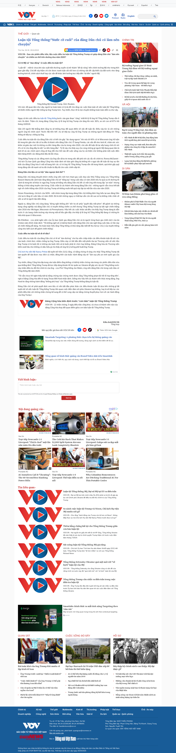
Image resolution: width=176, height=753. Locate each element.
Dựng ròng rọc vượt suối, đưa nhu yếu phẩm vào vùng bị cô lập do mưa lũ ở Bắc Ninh (140, 147)
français (32, 5)
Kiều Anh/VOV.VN (111, 322)
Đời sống (126, 24)
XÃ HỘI (126, 104)
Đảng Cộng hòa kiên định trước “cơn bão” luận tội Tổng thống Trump (81, 301)
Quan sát (35, 34)
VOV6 (104, 2)
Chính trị (19, 24)
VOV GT (114, 2)
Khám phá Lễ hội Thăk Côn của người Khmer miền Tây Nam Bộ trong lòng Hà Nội (140, 204)
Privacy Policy (52, 394)
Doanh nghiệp (98, 24)
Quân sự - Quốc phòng (161, 24)
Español (144, 5)
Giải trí (141, 24)
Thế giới (33, 24)
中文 (19, 5)
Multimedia (42, 24)
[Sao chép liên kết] (113, 50)
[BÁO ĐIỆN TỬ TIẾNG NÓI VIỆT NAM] (26, 16)
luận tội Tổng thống (48, 118)
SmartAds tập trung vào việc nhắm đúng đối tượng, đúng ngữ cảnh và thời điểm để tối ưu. (79, 341)
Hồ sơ (117, 635)
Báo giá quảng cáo (56, 733)
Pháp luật (67, 24)
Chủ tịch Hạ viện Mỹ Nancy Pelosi (33, 252)
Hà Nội (44, 16)
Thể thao (75, 24)
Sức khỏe (118, 24)
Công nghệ (109, 24)
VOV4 (85, 2)
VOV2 (67, 2)
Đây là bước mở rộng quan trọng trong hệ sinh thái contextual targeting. (90, 612)
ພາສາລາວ (116, 5)
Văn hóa (134, 24)
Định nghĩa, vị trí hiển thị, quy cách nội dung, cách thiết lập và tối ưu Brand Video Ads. (77, 359)
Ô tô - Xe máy (86, 24)
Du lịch (148, 24)
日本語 (80, 5)
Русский (131, 5)
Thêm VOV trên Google (108, 330)
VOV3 (76, 2)
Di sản (126, 168)
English (131, 16)
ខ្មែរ (91, 5)
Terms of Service (64, 394)
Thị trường (58, 24)
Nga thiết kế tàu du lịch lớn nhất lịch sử (84, 681)
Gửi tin (68, 398)
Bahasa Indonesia (63, 5)
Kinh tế (50, 24)
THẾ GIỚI (23, 33)
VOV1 (58, 2)
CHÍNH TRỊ (128, 40)
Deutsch (46, 5)
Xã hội (26, 24)
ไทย (156, 5)
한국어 (102, 5)
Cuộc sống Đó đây (78, 635)
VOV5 (95, 2)
